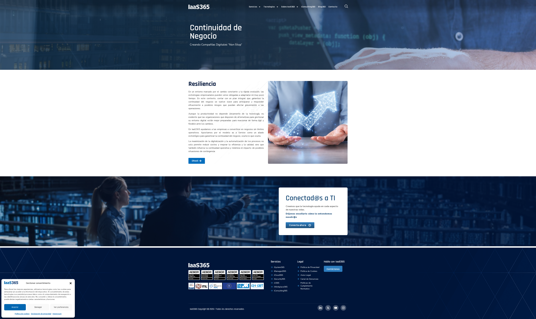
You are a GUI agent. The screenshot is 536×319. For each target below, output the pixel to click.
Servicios (253, 6)
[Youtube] (335, 308)
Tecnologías (269, 6)
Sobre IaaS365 (288, 6)
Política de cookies (22, 314)
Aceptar (15, 307)
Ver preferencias (61, 307)
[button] (70, 283)
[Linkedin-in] (320, 308)
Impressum (57, 314)
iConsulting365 (308, 6)
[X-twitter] (328, 308)
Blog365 (322, 6)
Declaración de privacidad (41, 314)
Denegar (38, 307)
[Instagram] (343, 308)
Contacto (332, 6)
